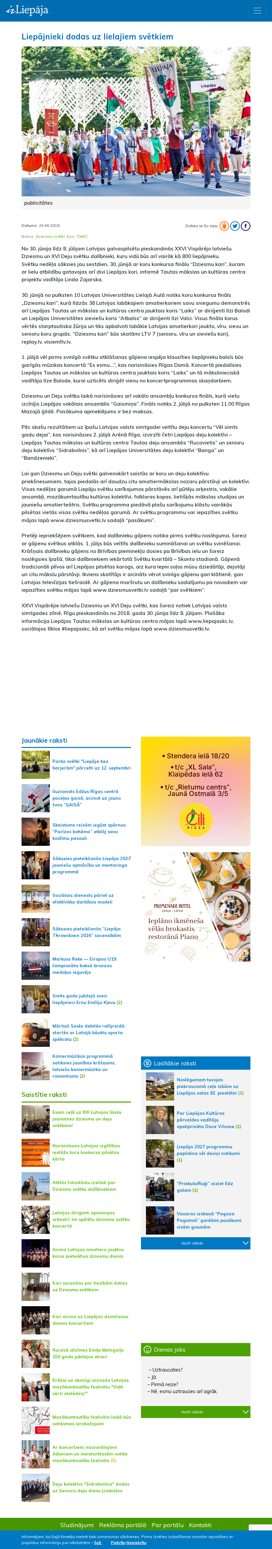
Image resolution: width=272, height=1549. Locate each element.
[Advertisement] (136, 684)
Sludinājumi (77, 1524)
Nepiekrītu (136, 1542)
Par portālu (168, 1524)
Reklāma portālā (122, 1524)
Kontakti (200, 1524)
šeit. (98, 1542)
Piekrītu (118, 1542)
